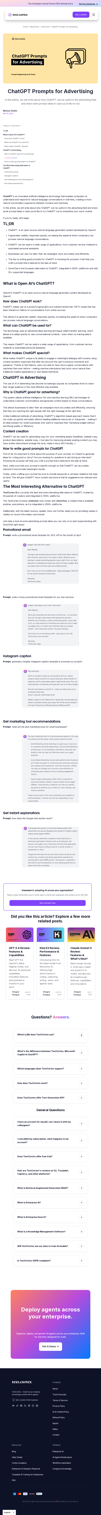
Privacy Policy (59, 1406)
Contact (56, 1435)
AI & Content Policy (61, 1412)
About (55, 1389)
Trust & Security (59, 1394)
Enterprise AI (58, 1451)
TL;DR (5, 131)
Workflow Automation (62, 1463)
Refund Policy (59, 1417)
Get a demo (81, 14)
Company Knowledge (62, 1469)
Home (25, 27)
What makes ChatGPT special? (16, 146)
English (7, 1512)
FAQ (14, 1480)
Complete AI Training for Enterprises (27, 1474)
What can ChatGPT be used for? (16, 142)
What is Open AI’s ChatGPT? (14, 135)
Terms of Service (60, 1400)
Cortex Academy (19, 1463)
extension (33, 500)
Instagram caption (11, 176)
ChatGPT (7, 196)
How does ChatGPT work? (14, 138)
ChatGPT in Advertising (12, 150)
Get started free (47, 903)
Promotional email (11, 172)
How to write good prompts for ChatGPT (20, 162)
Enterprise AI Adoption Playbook (26, 1469)
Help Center (17, 1457)
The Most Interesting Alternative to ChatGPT (16, 166)
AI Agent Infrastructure (62, 1457)
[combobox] (9, 1512)
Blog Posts (34, 27)
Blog (14, 1451)
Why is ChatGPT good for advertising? (19, 154)
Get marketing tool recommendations (18, 180)
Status (55, 1429)
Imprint (55, 1423)
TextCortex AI (10, 492)
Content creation (10, 158)
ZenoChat (45, 27)
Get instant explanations (13, 183)
